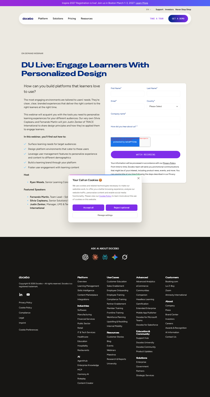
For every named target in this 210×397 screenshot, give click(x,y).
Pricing (72, 18)
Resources (86, 18)
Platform (43, 18)
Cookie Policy (105, 196)
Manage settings (105, 215)
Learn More (142, 3)
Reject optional (121, 207)
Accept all (88, 207)
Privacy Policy (169, 163)
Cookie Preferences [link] (28, 329)
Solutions (58, 18)
